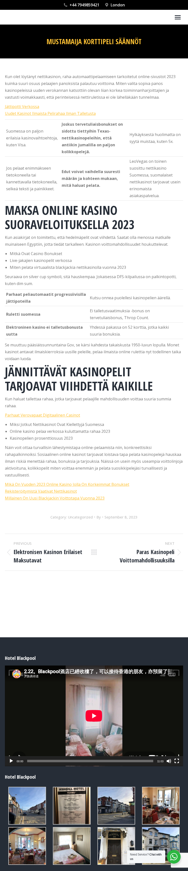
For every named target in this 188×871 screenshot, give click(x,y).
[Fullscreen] (176, 761)
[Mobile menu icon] (178, 17)
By (98, 517)
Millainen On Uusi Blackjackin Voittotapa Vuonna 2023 (55, 498)
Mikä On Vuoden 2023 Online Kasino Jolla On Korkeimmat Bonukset (67, 484)
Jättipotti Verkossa (22, 106)
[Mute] (168, 761)
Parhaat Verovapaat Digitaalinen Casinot (42, 415)
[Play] (11, 761)
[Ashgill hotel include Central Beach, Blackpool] (27, 806)
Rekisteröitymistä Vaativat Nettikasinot (41, 491)
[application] (94, 716)
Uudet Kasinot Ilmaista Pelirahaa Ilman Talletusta (50, 113)
